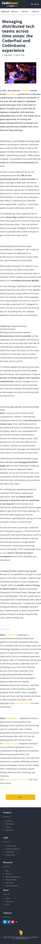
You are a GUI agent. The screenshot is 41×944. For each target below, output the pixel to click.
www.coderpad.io (22, 703)
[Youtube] (12, 921)
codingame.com (10, 743)
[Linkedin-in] (8, 921)
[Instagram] (16, 921)
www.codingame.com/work (17, 779)
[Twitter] (5, 921)
